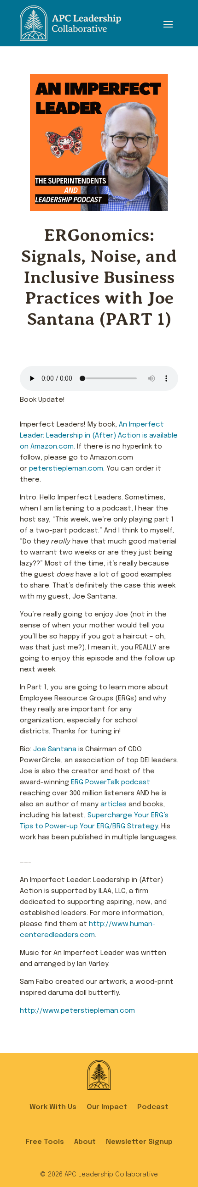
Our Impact (107, 1107)
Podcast (153, 1107)
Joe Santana (54, 749)
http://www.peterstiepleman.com (77, 1011)
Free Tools (45, 1142)
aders (63, 435)
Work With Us (52, 1107)
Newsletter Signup (139, 1142)
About (85, 1142)
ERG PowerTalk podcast (110, 782)
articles (113, 804)
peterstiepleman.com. (67, 468)
